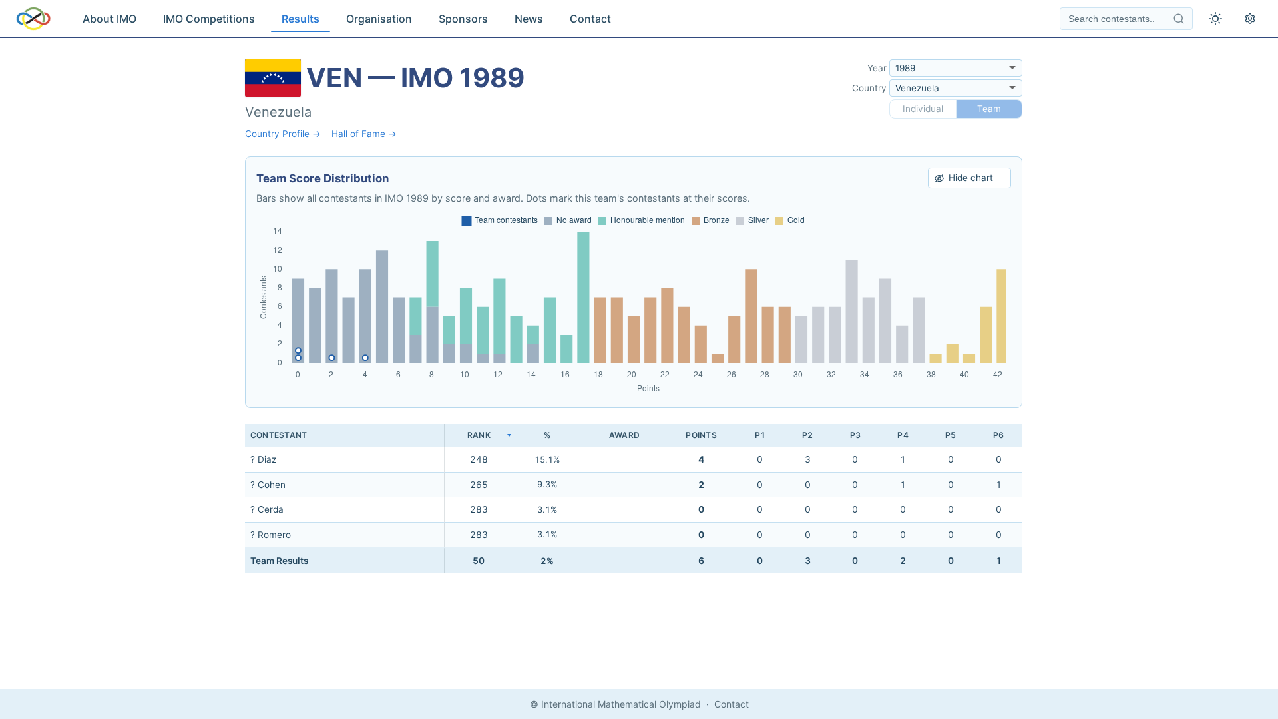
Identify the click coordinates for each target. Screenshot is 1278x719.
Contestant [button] (278, 435)
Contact (590, 18)
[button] (478, 435)
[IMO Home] (33, 19)
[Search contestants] (1179, 19)
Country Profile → (283, 133)
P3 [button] (855, 435)
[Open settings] (1250, 19)
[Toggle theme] (1215, 19)
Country (869, 88)
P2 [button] (807, 435)
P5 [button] (950, 435)
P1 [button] (760, 435)
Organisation (379, 18)
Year (877, 68)
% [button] (547, 435)
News (529, 18)
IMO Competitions (209, 18)
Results (301, 18)
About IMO (109, 18)
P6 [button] (998, 435)
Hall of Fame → (364, 133)
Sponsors (463, 18)
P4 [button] (902, 435)
